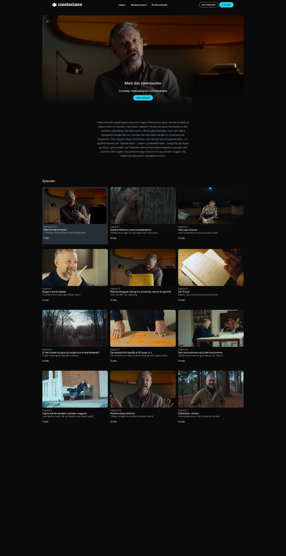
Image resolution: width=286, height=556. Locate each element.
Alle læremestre (139, 4)
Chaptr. (122, 4)
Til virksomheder (159, 4)
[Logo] (67, 5)
